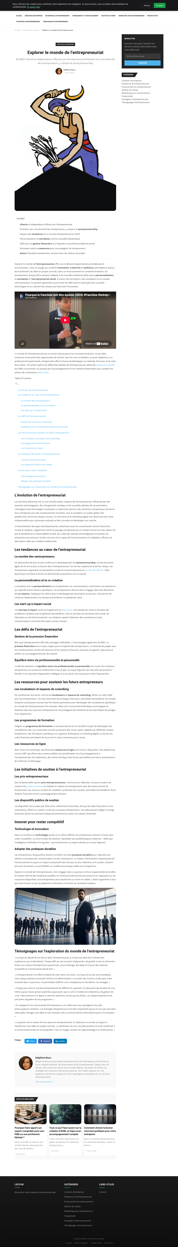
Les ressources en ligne (32, 448)
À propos (68, 1243)
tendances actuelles (105, 364)
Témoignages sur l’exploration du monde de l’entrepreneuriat (47, 486)
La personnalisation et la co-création (38, 405)
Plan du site (108, 1243)
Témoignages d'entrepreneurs (55, 22)
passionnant (42, 372)
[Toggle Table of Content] (17, 384)
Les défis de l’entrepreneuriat (32, 416)
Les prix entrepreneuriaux (33, 459)
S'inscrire (142, 63)
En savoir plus (33, 7)
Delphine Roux (43, 1057)
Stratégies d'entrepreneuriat (28, 22)
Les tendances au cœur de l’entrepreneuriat (38, 394)
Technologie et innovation (33, 476)
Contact (102, 1192)
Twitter (32, 1041)
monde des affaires (94, 570)
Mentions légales (81, 1243)
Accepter (159, 5)
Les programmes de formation (35, 443)
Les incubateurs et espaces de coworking (40, 438)
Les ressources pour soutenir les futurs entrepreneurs (43, 432)
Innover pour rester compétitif (32, 470)
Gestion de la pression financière (36, 421)
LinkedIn (62, 1041)
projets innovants (34, 786)
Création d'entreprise (34, 16)
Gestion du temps (108, 16)
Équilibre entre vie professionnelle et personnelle (44, 426)
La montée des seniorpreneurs (35, 400)
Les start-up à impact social (34, 410)
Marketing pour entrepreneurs (131, 16)
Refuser (147, 5)
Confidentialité (96, 1243)
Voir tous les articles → (44, 1082)
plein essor (67, 609)
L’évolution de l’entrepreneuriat (33, 390)
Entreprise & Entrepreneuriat (57, 16)
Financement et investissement (85, 16)
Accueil (19, 16)
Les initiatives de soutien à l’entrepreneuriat (39, 453)
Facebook (46, 1041)
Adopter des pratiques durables (36, 481)
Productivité (152, 16)
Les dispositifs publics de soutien (36, 464)
